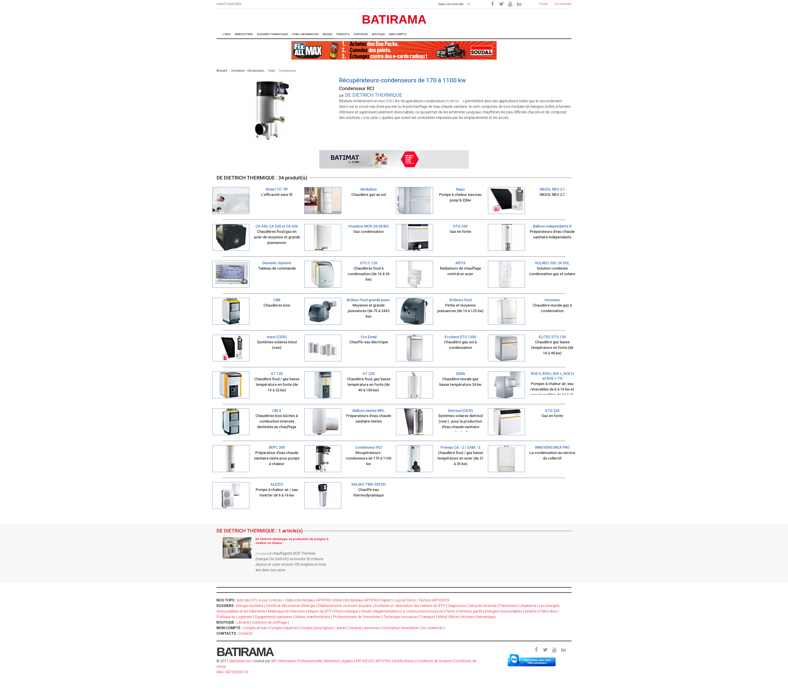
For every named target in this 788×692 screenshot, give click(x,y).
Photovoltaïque (346, 611)
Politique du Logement (234, 617)
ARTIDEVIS (364, 661)
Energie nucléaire (249, 605)
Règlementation (386, 611)
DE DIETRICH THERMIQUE (373, 95)
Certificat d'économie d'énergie (290, 605)
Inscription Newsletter (401, 628)
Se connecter (432, 628)
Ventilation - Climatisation (247, 70)
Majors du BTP (319, 611)
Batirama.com (240, 661)
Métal (442, 617)
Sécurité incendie (483, 605)
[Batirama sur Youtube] (510, 4)
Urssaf (366, 611)
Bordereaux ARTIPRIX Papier (368, 600)
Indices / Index (282, 600)
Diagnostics (457, 605)
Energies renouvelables (503, 611)
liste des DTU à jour (252, 600)
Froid (271, 70)
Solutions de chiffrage (269, 622)
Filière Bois (548, 611)
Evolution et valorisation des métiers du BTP (410, 605)
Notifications (404, 661)
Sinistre (531, 611)
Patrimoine (508, 605)
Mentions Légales (338, 661)
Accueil (221, 70)
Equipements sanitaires (273, 617)
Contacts (245, 633)
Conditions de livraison (434, 661)
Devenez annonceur (365, 628)
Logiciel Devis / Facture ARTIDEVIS (421, 600)
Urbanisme (527, 605)
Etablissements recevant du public (345, 605)
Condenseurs (287, 70)
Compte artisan (255, 628)
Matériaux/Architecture (286, 611)
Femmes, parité (470, 611)
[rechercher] (468, 3)
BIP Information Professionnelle (296, 661)
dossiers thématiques (478, 617)
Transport (427, 617)
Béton (454, 617)
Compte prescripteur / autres (323, 628)
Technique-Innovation (400, 617)
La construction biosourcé (422, 611)
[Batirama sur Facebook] (492, 4)
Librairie (243, 622)
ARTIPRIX (383, 661)
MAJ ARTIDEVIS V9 (232, 672)
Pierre (450, 611)
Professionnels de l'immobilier (357, 617)
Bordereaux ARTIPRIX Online (319, 600)
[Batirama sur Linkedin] (519, 4)
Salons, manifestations (312, 617)
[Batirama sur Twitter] (501, 4)
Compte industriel (284, 628)
